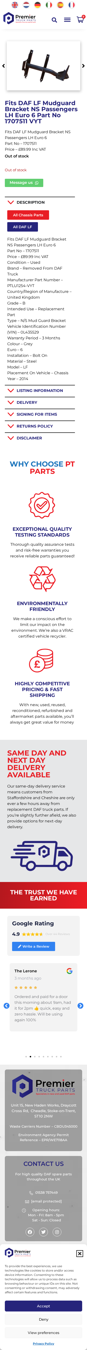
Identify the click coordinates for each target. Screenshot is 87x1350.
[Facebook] (30, 1232)
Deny (43, 1319)
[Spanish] (60, 4)
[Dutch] (26, 4)
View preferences (43, 1332)
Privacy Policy (43, 1343)
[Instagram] (57, 1232)
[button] (79, 1253)
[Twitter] (43, 1232)
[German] (38, 4)
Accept (43, 1306)
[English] (15, 4)
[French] (72, 4)
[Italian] (49, 4)
